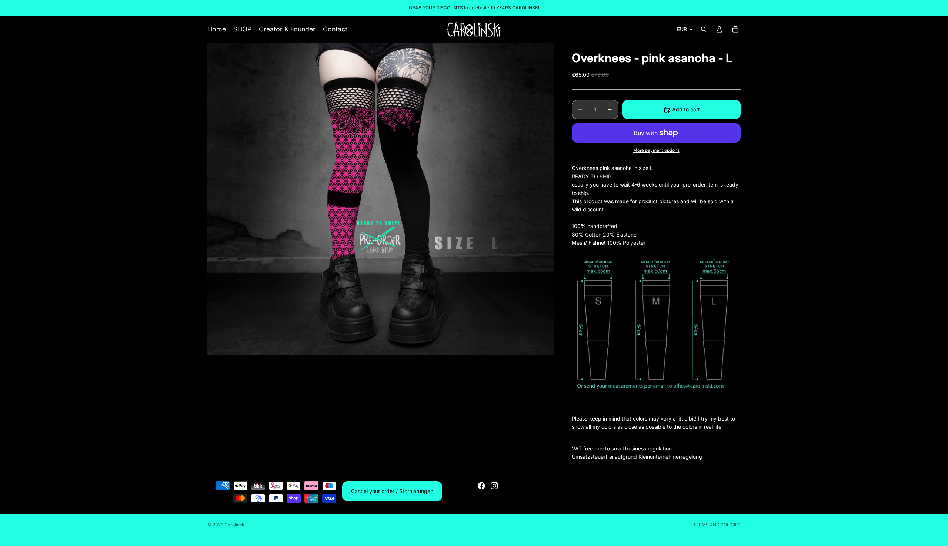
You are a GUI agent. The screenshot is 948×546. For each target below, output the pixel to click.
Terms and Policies (717, 524)
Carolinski (235, 524)
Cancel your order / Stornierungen (392, 491)
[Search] (703, 29)
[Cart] (735, 29)
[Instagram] (494, 485)
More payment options (656, 150)
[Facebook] (481, 485)
